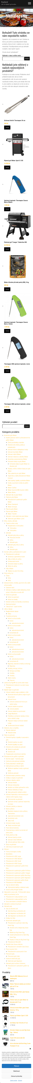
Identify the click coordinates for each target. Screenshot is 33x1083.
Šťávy (9, 614)
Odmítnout (16, 1071)
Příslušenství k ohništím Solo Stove (18, 947)
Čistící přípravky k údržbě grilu (14, 764)
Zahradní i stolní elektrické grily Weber (17, 516)
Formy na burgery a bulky (13, 852)
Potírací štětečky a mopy (15, 790)
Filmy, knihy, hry (8, 573)
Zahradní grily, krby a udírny (16, 535)
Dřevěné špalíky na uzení (15, 744)
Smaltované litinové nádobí (16, 725)
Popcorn (12, 680)
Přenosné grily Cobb (14, 956)
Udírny (11, 540)
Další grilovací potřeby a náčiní (15, 766)
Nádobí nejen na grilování (11, 690)
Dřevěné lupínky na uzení (15, 742)
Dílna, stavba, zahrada (10, 521)
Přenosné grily (10, 954)
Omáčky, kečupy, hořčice (15, 668)
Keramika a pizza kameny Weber (17, 459)
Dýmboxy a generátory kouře (16, 557)
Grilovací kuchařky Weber (15, 452)
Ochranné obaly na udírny (15, 564)
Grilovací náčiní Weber (14, 454)
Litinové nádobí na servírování (16, 711)
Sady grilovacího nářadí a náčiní (17, 792)
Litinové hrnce (12, 699)
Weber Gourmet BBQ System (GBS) (18, 490)
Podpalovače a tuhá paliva (15, 526)
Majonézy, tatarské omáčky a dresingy (19, 664)
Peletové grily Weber (12, 497)
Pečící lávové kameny (12, 828)
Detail (7, 127)
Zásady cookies (13, 1080)
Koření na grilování (11, 595)
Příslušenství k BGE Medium (14, 859)
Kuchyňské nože (12, 818)
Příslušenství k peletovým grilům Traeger (18, 873)
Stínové (6, 849)
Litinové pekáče (14, 709)
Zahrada (8, 533)
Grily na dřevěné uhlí (12, 909)
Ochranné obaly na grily (13, 823)
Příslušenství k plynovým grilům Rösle (17, 880)
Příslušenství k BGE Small (13, 861)
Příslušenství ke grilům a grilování (14, 756)
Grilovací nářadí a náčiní (13, 780)
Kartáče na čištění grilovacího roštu (18, 787)
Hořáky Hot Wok (10, 918)
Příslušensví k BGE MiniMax (14, 882)
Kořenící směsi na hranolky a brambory (17, 602)
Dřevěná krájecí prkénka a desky (15, 775)
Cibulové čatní (10, 587)
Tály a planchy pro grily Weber (16, 473)
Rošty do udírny (12, 566)
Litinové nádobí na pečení (15, 706)
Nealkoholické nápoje (12, 611)
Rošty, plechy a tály (11, 835)
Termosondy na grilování (15, 799)
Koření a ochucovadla (14, 618)
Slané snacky (12, 678)
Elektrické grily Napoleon (15, 961)
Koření (11, 621)
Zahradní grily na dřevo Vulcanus (15, 963)
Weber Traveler (12, 514)
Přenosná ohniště (15, 537)
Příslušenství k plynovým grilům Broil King (18, 875)
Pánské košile (12, 733)
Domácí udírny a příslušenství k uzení (15, 552)
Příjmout (16, 1066)
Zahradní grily (14, 542)
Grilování (20, 1080)
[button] (30, 1049)
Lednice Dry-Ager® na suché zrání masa (16, 683)
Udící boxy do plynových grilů (14, 847)
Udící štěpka (9, 568)
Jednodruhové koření (17, 623)
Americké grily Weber (10, 435)
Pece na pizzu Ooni (11, 949)
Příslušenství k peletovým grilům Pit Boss (18, 870)
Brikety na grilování (13, 749)
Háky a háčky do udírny (14, 559)
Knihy (9, 578)
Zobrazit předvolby (16, 1076)
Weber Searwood (13, 504)
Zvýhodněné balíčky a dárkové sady (18, 887)
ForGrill (4, 2)
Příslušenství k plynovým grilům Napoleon (18, 878)
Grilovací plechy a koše (14, 837)
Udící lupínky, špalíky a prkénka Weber (19, 480)
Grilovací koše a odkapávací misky (18, 449)
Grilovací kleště (12, 782)
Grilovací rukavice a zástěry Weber (18, 457)
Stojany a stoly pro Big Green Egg (19, 940)
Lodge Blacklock (12, 714)
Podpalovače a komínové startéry (16, 754)
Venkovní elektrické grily (13, 958)
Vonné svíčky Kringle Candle (14, 890)
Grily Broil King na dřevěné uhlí (16, 911)
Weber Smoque (12, 507)
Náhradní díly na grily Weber (14, 495)
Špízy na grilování (11, 844)
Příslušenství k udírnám (13, 554)
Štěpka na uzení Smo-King (15, 571)
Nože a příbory (10, 809)
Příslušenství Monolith (14, 942)
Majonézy (12, 666)
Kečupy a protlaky (15, 671)
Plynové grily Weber (11, 511)
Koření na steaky (13, 599)
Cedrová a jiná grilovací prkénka (15, 761)
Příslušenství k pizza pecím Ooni (17, 951)
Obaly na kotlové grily (14, 825)
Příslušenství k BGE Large (13, 856)
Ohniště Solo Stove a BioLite (14, 944)
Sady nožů (11, 821)
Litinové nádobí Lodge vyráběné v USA (17, 692)
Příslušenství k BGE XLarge (14, 863)
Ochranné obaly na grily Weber (17, 461)
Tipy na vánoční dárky (12, 885)
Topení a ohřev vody (12, 523)
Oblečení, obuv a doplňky (11, 728)
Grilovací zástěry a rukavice (14, 806)
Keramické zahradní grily (13, 920)
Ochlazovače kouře (13, 561)
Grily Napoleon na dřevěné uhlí (16, 913)
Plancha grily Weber (12, 509)
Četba (7, 576)
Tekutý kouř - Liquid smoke (14, 606)
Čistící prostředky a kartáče (16, 442)
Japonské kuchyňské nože (15, 816)
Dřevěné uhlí (11, 752)
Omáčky (12, 673)
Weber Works (12, 492)
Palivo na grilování (9, 735)
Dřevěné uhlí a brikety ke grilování (16, 747)
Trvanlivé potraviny (11, 616)
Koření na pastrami (13, 597)
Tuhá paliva (13, 528)
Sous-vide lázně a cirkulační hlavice (16, 901)
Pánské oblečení (11, 730)
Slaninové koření (11, 604)
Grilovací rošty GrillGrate (15, 840)
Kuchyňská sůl (14, 633)
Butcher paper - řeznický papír (15, 759)
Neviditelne (9, 854)
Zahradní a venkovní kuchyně (12, 904)
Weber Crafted (12, 488)
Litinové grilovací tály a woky (16, 842)
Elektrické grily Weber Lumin (16, 519)
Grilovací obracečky (13, 785)
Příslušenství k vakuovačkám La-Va (16, 897)
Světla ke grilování (13, 773)
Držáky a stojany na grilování (14, 778)
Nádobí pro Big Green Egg (17, 932)
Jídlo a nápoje (8, 609)
